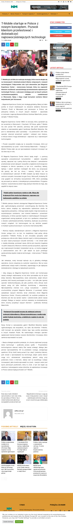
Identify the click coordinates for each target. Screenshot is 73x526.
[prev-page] (2, 479)
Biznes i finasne (15, 14)
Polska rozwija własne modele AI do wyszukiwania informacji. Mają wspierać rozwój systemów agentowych (63, 76)
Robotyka (53, 14)
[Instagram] (63, 1)
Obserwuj (67, 31)
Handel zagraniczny (42, 14)
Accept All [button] (19, 521)
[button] (69, 14)
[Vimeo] (68, 1)
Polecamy (5, 14)
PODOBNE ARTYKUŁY (9, 427)
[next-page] (5, 479)
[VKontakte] (71, 1)
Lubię (68, 27)
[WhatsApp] (16, 44)
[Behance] (59, 1)
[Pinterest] (12, 44)
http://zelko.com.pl (19, 413)
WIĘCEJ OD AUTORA (28, 427)
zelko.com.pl (7, 40)
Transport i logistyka (28, 14)
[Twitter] (66, 1)
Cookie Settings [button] (8, 521)
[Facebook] (61, 1)
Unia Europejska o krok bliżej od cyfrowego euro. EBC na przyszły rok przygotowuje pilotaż (7, 469)
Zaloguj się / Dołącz (21, 1)
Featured (4, 439)
